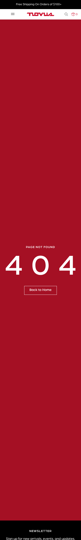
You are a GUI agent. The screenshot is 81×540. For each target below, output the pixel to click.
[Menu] (12, 14)
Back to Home (41, 290)
